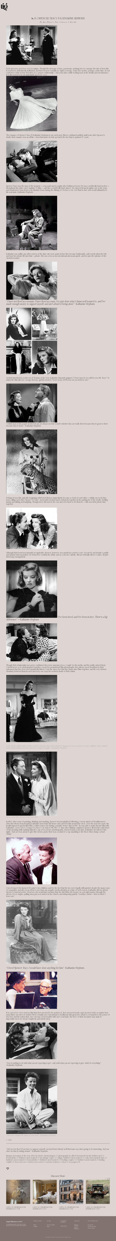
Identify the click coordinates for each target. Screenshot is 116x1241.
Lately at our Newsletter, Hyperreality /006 (69, 1208)
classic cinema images (46, 1155)
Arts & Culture (60, 22)
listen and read (20, 1162)
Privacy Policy (91, 1228)
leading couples (68, 1160)
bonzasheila (11, 1158)
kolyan (64, 1162)
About (35, 1224)
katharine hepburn (52, 1162)
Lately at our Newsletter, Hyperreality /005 (96, 1208)
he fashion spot (95, 1155)
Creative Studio (51, 1224)
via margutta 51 (74, 1162)
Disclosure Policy (92, 1226)
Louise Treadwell (85, 552)
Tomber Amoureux (76, 1228)
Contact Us (90, 1224)
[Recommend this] (8, 1168)
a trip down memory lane (94, 1158)
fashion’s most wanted (28, 1158)
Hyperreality (64, 1226)
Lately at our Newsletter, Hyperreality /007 (43, 1208)
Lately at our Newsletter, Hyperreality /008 (16, 1208)
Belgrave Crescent (76, 1225)
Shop (48, 1226)
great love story (25, 68)
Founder (35, 1226)
